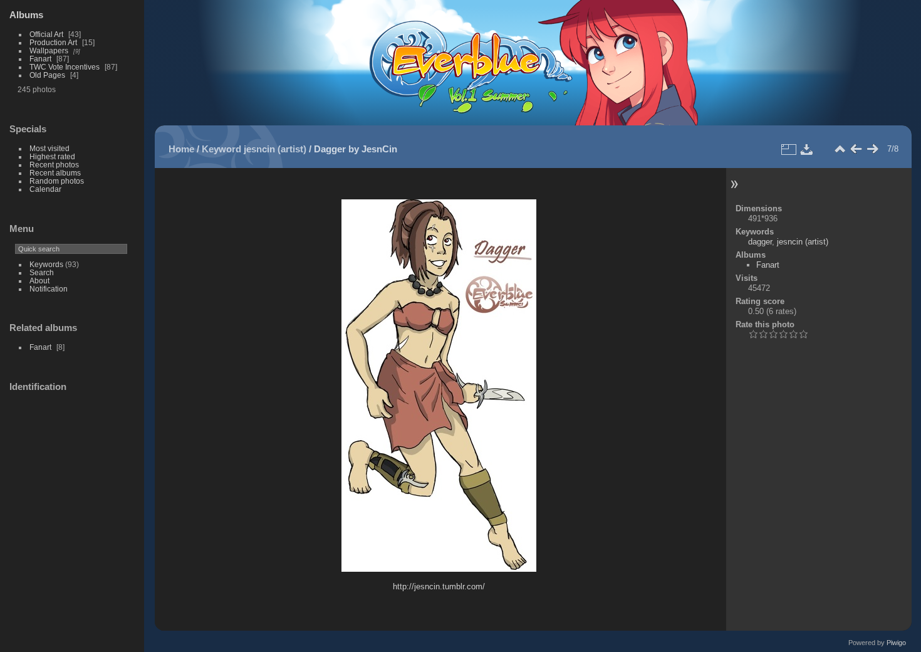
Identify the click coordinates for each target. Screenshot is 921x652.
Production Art (53, 42)
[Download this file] (807, 149)
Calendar (45, 189)
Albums (26, 14)
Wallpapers (48, 50)
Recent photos (54, 164)
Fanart (40, 59)
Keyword (221, 149)
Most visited (49, 148)
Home (181, 149)
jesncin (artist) (275, 149)
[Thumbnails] (839, 149)
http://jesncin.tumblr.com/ (439, 586)
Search (41, 272)
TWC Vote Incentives (64, 67)
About (39, 280)
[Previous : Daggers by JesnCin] (856, 149)
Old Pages (47, 75)
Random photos (56, 181)
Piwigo (896, 642)
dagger (760, 241)
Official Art (46, 34)
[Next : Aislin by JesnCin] (872, 149)
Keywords (46, 264)
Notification (48, 289)
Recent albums (55, 173)
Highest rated (52, 156)
